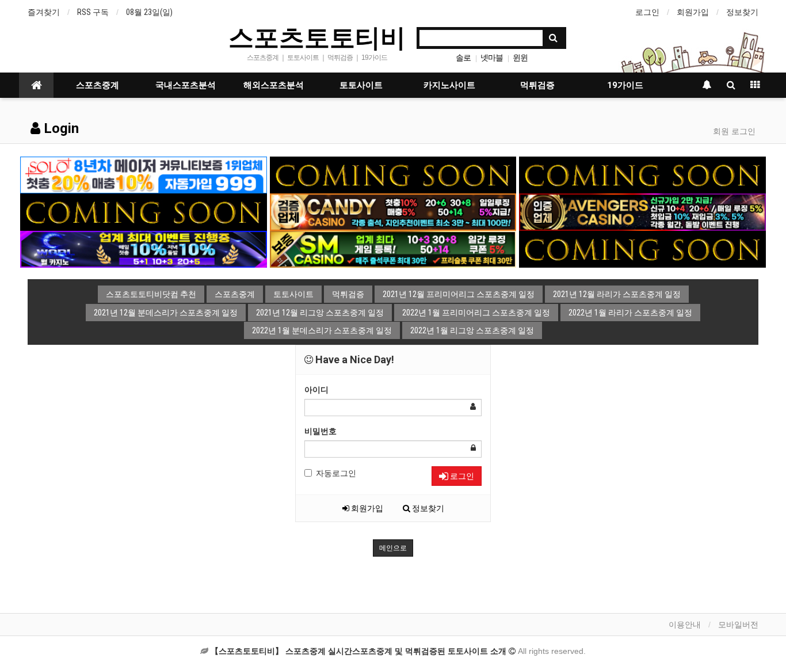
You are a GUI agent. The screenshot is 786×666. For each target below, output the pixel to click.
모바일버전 (738, 624)
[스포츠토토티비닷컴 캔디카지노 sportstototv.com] (393, 211)
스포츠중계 (97, 85)
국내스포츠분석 (185, 85)
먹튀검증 (537, 85)
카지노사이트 (449, 85)
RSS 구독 (93, 12)
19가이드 (625, 85)
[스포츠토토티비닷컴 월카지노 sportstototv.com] (143, 248)
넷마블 (491, 57)
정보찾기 (742, 12)
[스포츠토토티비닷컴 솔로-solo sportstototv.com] (143, 174)
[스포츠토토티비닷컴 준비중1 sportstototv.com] (393, 174)
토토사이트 (361, 85)
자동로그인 (336, 473)
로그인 (647, 12)
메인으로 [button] (393, 548)
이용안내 (685, 624)
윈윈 (520, 57)
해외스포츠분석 (273, 85)
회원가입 (693, 12)
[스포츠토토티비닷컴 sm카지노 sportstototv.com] (393, 248)
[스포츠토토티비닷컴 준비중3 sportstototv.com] (642, 248)
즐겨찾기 (44, 12)
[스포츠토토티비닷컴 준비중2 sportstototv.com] (642, 174)
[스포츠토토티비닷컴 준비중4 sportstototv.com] (143, 211)
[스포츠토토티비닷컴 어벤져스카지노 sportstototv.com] (642, 211)
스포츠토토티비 (317, 36)
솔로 (463, 57)
